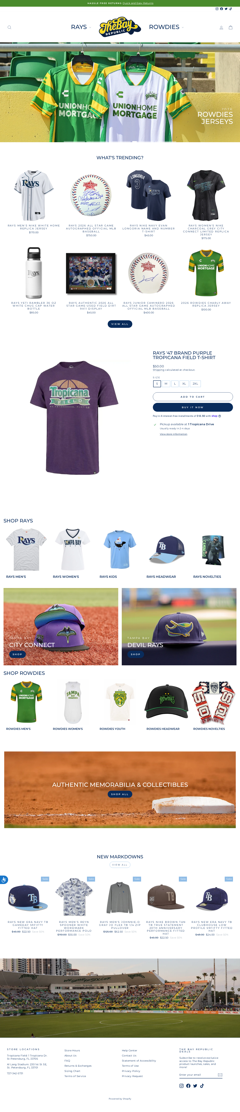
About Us (70, 1055)
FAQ (67, 1060)
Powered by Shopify (120, 1098)
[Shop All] (120, 789)
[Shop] (61, 626)
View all (120, 324)
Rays (79, 27)
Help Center (129, 1050)
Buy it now (193, 407)
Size (157, 377)
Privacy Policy (131, 1071)
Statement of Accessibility (139, 1060)
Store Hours (72, 1050)
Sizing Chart (72, 1071)
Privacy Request (132, 1076)
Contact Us (129, 1055)
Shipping (158, 369)
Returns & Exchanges (78, 1065)
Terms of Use (130, 1065)
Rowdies (165, 27)
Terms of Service (75, 1076)
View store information (173, 434)
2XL (195, 383)
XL (184, 383)
